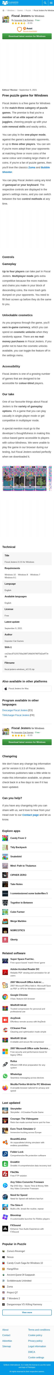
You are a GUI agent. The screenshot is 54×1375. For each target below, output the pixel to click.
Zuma (31, 167)
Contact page (30, 814)
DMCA (31, 1352)
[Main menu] (51, 3)
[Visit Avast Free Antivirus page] (27, 29)
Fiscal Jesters (28, 15)
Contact (6, 1335)
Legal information (37, 1346)
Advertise (7, 1341)
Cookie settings (36, 1357)
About (5, 1330)
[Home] (3, 10)
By (22, 20)
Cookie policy (35, 1335)
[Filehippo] (10, 3)
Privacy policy (35, 1341)
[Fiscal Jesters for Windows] (5, 19)
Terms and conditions (39, 1330)
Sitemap (6, 1346)
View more (27, 1312)
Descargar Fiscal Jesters (15, 710)
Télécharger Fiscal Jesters (15, 715)
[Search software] (45, 3)
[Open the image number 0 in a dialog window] (24, 478)
